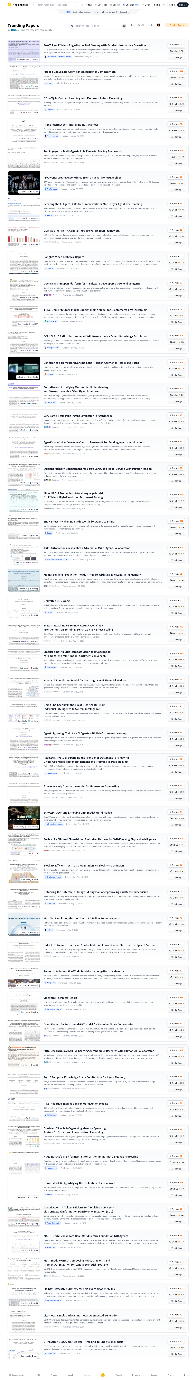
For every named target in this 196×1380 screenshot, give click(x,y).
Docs (147, 4)
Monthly (151, 25)
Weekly (141, 25)
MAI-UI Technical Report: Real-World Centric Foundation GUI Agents (86, 1236)
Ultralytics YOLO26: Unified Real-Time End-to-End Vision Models (83, 1342)
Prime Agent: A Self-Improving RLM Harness (71, 124)
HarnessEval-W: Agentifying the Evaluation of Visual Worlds (81, 1183)
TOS (38, 1375)
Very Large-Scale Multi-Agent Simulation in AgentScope (78, 416)
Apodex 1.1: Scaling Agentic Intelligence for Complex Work (80, 71)
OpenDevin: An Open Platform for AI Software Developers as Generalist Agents (92, 283)
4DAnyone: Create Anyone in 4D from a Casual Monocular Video (83, 177)
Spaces (116, 4)
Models (88, 4)
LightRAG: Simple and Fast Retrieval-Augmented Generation (81, 1315)
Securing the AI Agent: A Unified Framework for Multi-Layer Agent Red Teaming (93, 204)
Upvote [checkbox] (177, 44)
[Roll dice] (124, 26)
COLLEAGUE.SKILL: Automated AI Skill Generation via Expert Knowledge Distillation (96, 336)
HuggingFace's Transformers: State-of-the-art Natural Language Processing (91, 1156)
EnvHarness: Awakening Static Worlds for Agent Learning (79, 521)
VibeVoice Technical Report (60, 998)
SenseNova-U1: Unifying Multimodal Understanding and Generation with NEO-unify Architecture (76, 389)
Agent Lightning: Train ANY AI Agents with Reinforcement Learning (85, 733)
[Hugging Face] (103, 1375)
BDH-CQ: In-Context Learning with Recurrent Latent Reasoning (83, 98)
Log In (172, 4)
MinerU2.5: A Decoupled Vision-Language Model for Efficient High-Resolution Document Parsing (73, 495)
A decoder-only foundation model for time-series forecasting (81, 786)
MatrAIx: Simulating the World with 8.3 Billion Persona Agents (82, 918)
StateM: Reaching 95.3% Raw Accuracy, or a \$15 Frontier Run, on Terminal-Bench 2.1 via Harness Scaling (78, 627)
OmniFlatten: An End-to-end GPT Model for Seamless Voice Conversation (89, 1024)
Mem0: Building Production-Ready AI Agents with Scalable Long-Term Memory (92, 574)
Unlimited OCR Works (57, 601)
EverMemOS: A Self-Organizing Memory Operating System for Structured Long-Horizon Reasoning (75, 1130)
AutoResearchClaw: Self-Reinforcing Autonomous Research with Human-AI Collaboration (99, 1051)
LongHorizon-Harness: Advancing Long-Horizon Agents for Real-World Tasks (91, 362)
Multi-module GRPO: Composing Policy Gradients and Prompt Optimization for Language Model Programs (77, 1262)
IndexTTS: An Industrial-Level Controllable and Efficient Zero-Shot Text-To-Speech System (100, 945)
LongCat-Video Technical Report (64, 257)
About (70, 1375)
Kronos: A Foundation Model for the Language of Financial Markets (85, 680)
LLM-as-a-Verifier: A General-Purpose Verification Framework (82, 230)
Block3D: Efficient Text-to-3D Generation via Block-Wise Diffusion (84, 865)
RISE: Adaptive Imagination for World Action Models (76, 1103)
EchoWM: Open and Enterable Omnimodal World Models (78, 812)
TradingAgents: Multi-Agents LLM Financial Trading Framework (83, 151)
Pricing (156, 4)
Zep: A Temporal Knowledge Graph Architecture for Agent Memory (84, 1077)
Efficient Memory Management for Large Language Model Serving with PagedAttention (98, 468)
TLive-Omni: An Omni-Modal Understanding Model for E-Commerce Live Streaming (95, 310)
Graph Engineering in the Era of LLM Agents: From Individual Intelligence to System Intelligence (74, 707)
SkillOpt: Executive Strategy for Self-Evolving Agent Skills (79, 1289)
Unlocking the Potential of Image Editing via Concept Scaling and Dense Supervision (96, 892)
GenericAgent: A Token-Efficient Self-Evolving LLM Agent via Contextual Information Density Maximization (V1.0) (79, 1209)
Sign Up (183, 4)
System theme (18, 1375)
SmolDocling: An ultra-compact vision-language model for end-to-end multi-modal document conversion (77, 654)
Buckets (132, 4)
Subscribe (124, 12)
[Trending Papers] (158, 25)
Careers (86, 1375)
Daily (133, 25)
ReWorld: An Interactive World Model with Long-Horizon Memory (84, 971)
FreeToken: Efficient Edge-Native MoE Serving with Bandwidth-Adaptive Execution (95, 45)
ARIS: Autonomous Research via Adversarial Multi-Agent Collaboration (87, 548)
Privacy (54, 1375)
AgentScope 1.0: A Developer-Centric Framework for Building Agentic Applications (94, 442)
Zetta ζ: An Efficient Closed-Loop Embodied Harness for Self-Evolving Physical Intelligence (100, 839)
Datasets (102, 4)
